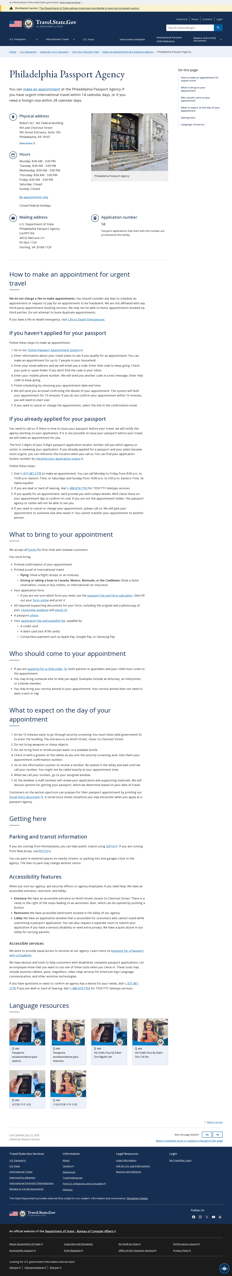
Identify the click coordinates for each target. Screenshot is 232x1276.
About (194, 19)
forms (32, 550)
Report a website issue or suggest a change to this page (189, 1140)
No (217, 1134)
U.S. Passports (17, 1160)
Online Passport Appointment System (54, 350)
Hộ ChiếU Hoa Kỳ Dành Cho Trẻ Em (149, 1055)
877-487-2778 (32, 473)
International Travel (20, 1171)
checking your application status (58, 459)
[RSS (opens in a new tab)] (220, 1216)
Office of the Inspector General (136, 1250)
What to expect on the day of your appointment (200, 109)
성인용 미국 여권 (21, 1104)
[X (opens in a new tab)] (207, 1216)
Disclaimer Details (137, 1198)
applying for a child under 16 (47, 669)
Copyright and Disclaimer (78, 1244)
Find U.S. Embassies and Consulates (83, 1183)
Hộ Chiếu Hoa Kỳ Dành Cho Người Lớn (107, 1055)
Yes (206, 1134)
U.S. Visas (14, 1166)
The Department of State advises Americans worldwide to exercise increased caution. (89, 8)
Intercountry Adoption (22, 1177)
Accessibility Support (21, 1250)
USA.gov (14, 1267)
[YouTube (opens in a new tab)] (213, 1216)
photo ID (61, 610)
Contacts (207, 19)
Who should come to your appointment (195, 99)
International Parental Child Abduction (31, 1183)
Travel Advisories (73, 1177)
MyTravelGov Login (180, 1160)
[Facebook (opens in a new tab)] (193, 1216)
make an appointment (41, 89)
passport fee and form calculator (110, 595)
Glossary (68, 1189)
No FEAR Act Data (128, 1244)
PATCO (43, 851)
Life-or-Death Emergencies (86, 319)
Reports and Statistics (128, 1171)
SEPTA (110, 846)
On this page (188, 70)
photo (34, 615)
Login (219, 19)
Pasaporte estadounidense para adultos (24, 1057)
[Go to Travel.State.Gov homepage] (32, 1214)
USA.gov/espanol (34, 1267)
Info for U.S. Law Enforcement (133, 1166)
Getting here (188, 117)
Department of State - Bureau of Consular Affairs (79, 1231)
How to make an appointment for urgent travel (200, 79)
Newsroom (69, 1172)
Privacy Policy (181, 1250)
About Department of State (25, 1244)
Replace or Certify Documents (26, 1188)
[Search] (218, 27)
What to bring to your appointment (193, 89)
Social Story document (24, 797)
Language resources (192, 124)
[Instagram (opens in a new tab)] (200, 1216)
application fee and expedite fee (43, 621)
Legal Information (126, 1160)
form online (41, 600)
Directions (25, 143)
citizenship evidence (34, 610)
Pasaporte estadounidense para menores (65, 1057)
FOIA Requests (72, 1250)
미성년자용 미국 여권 (65, 1104)
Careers (180, 19)
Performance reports (185, 1244)
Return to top (215, 1122)
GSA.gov (54, 1267)
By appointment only (33, 197)
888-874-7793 (78, 488)
